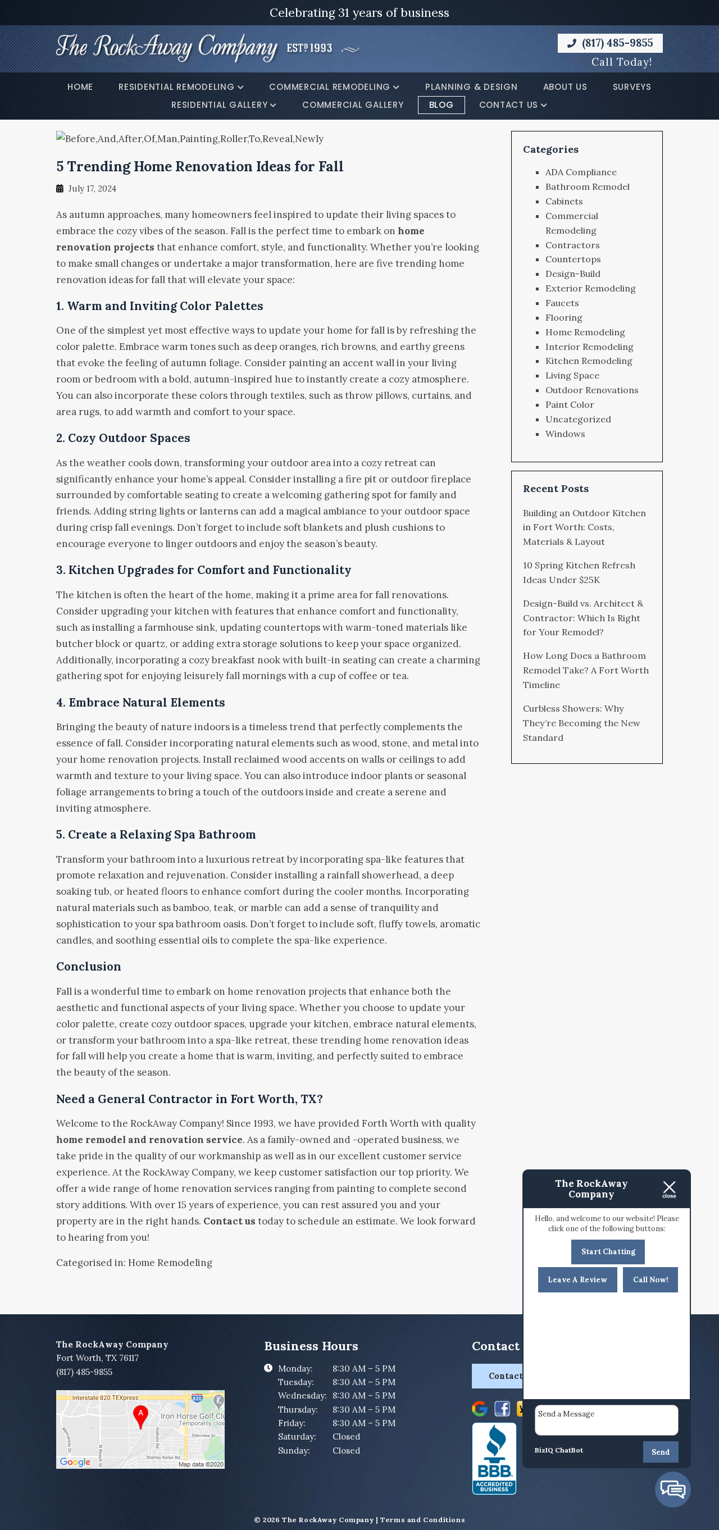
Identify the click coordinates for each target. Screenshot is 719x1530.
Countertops (573, 259)
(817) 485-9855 (616, 42)
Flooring (564, 317)
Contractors (572, 245)
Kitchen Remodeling (588, 360)
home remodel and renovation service (149, 1139)
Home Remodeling (170, 1262)
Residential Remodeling (177, 87)
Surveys (632, 87)
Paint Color (569, 404)
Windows (565, 433)
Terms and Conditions (422, 1519)
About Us (565, 87)
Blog (441, 105)
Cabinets (564, 201)
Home (80, 87)
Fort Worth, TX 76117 (97, 1358)
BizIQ (544, 1450)
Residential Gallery (219, 105)
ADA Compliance (581, 171)
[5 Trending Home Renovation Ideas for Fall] (190, 139)
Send (661, 1452)
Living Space (572, 375)
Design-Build (572, 273)
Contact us (229, 1221)
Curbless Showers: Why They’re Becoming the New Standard (581, 723)
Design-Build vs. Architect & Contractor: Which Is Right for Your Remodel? (583, 618)
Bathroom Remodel (587, 186)
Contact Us (509, 105)
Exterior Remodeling (590, 288)
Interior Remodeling (589, 346)
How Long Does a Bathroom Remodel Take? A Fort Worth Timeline (586, 670)
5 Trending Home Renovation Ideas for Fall (200, 166)
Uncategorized (578, 419)
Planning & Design (471, 87)
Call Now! (650, 1280)
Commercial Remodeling (329, 87)
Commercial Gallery (353, 105)
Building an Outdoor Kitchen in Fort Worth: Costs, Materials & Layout (584, 527)
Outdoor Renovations (592, 389)
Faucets (562, 302)
